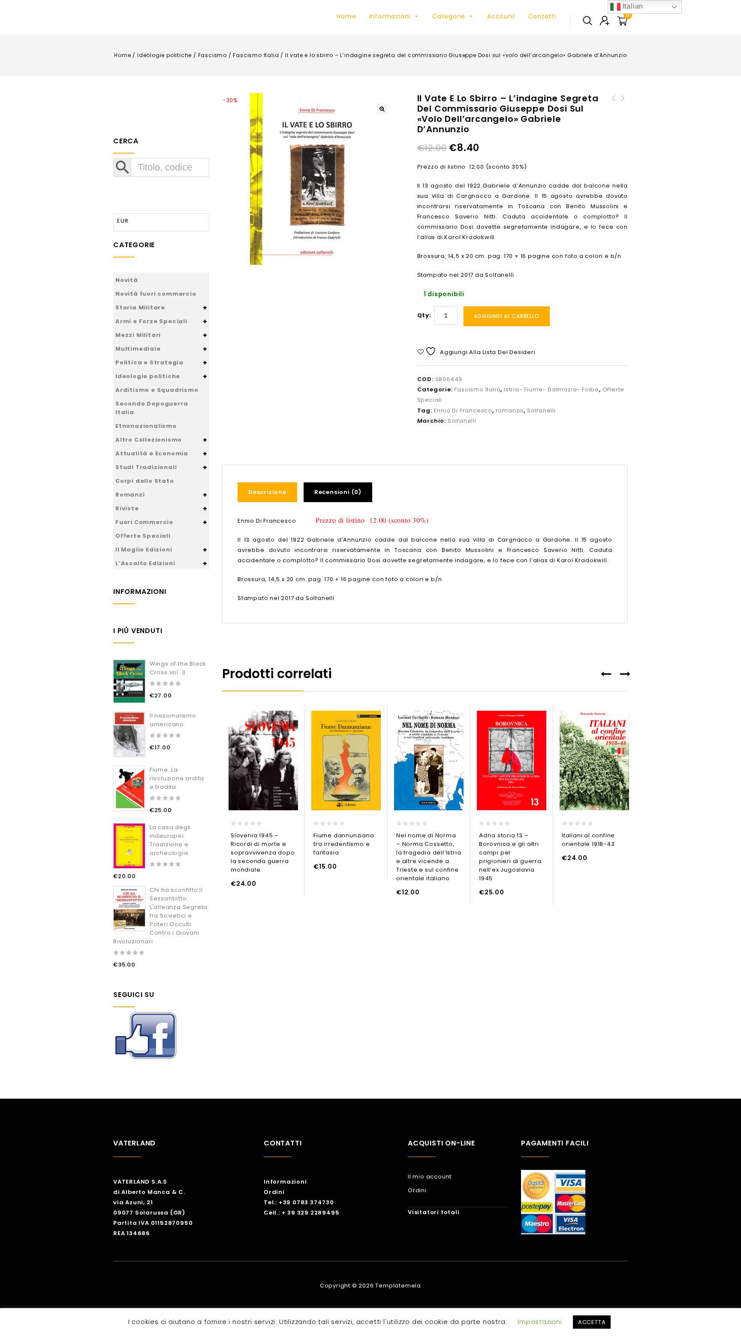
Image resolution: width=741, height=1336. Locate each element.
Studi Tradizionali (146, 467)
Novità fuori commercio (155, 294)
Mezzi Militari (138, 335)
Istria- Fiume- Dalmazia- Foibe (551, 389)
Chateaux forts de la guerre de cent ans (623, 108)
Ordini (274, 1192)
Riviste (127, 508)
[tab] (271, 492)
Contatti (542, 16)
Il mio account (430, 1176)
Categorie (448, 16)
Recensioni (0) (337, 492)
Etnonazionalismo (146, 426)
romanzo (510, 410)
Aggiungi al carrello (506, 316)
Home (346, 16)
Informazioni (390, 16)
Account (501, 16)
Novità (126, 280)
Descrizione (267, 492)
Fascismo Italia (256, 55)
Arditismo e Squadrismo (157, 390)
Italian (632, 6)
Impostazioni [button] (540, 1321)
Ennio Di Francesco (463, 410)
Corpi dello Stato (144, 481)
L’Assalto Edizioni (145, 563)
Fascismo (212, 55)
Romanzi (130, 495)
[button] (381, 109)
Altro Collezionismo (148, 440)
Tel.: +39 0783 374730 (299, 1202)
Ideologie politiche (164, 55)
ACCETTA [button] (592, 1322)
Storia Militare (140, 307)
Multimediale (138, 349)
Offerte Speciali (143, 536)
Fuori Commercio (144, 522)
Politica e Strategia (149, 362)
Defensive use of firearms (613, 103)
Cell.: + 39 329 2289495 (301, 1213)
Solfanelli (541, 410)
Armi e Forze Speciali (151, 321)
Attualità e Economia (151, 453)
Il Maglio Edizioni (143, 549)
